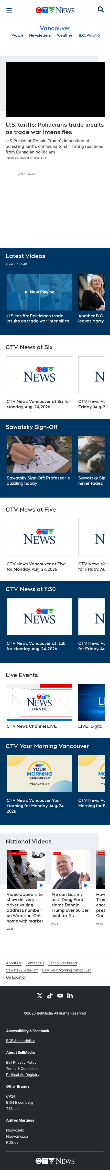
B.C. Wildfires (91, 35)
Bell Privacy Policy (21, 1062)
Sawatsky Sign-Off (22, 970)
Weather (64, 35)
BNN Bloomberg (19, 1102)
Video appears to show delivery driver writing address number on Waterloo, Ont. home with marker (25, 908)
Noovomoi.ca (17, 1136)
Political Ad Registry (22, 1074)
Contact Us (35, 963)
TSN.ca (12, 1108)
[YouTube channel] (60, 995)
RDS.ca (12, 1142)
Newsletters (40, 35)
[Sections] (9, 10)
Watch (17, 35)
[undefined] (39, 299)
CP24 (10, 1096)
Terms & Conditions (22, 1068)
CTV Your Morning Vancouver (66, 970)
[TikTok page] (50, 995)
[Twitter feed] (40, 995)
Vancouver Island (62, 963)
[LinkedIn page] (70, 995)
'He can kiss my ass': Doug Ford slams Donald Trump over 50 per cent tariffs (70, 905)
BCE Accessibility (20, 1040)
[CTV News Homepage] (55, 10)
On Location (16, 977)
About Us (13, 963)
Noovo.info (15, 1130)
